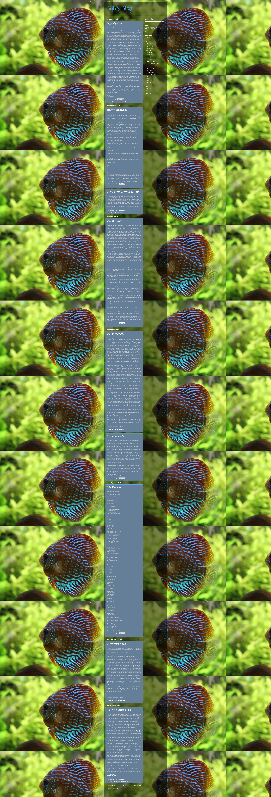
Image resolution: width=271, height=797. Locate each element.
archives (112, 212)
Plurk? (115, 755)
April (148, 78)
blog (116, 212)
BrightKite (128, 736)
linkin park (113, 635)
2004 (147, 92)
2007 (147, 86)
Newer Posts (111, 785)
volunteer (139, 324)
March (148, 80)
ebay (120, 185)
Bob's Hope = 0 (115, 436)
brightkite (113, 781)
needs (134, 324)
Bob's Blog (119, 8)
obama (119, 101)
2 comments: (111, 700)
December (149, 46)
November (149, 48)
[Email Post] (115, 99)
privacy (127, 101)
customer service (114, 185)
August (149, 54)
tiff (122, 212)
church (112, 324)
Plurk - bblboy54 (110, 774)
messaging (117, 781)
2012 (147, 37)
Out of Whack (115, 334)
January (149, 84)
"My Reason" (114, 487)
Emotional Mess (116, 644)
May (148, 76)
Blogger (143, 794)
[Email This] (118, 99)
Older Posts (137, 785)
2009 (147, 43)
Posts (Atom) (116, 788)
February (149, 82)
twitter (124, 781)
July (148, 56)
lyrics (117, 635)
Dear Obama (114, 24)
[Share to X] (120, 99)
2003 (147, 93)
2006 (147, 88)
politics (123, 101)
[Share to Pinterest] (123, 99)
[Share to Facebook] (122, 99)
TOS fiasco (138, 730)
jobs (132, 324)
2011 (147, 39)
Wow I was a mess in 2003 (123, 192)
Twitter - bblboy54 (111, 777)
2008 (147, 45)
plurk (122, 781)
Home (124, 785)
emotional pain (117, 324)
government (115, 101)
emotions (119, 212)
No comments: (111, 183)
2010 (147, 41)
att (111, 101)
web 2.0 (128, 781)
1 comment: (111, 99)
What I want (114, 221)
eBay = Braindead (117, 110)
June (148, 57)
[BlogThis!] (119, 99)
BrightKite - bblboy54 (112, 775)
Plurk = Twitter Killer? (119, 710)
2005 (147, 90)
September (150, 52)
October (149, 50)
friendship (128, 324)
